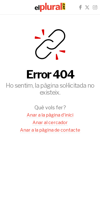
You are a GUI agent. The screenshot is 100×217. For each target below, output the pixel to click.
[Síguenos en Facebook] (80, 7)
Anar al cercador (50, 122)
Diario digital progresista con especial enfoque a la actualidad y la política (50, 7)
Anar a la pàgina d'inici (50, 115)
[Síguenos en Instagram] (95, 7)
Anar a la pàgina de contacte (50, 130)
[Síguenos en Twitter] (87, 7)
